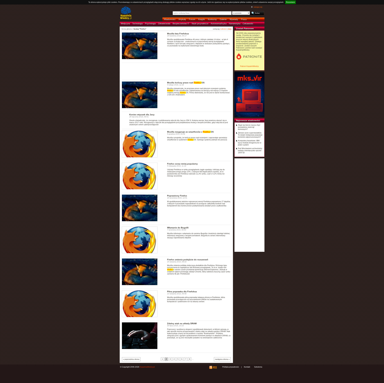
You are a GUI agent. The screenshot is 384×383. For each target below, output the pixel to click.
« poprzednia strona (131, 359)
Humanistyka (234, 23)
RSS (214, 367)
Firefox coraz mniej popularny (182, 164)
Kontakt (247, 367)
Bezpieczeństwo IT (181, 23)
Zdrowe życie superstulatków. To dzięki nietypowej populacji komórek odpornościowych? (250, 135)
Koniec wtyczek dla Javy (141, 114)
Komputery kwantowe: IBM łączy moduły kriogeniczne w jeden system (249, 143)
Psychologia (150, 23)
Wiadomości (170, 19)
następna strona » (222, 359)
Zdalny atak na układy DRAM (182, 323)
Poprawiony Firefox (177, 195)
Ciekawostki (248, 23)
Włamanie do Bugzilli (178, 227)
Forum (192, 19)
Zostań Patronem (245, 28)
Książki (201, 19)
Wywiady (234, 19)
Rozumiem (290, 2)
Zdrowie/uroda (164, 23)
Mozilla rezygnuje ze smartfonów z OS (190, 132)
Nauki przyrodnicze (200, 23)
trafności (223, 29)
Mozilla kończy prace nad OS (185, 82)
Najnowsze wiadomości (248, 120)
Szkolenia (258, 367)
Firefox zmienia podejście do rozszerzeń (187, 259)
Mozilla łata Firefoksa (178, 33)
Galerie (223, 19)
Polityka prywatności (230, 367)
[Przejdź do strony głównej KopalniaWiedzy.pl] (126, 13)
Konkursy (212, 19)
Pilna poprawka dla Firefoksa (182, 291)
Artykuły (182, 19)
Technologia (137, 23)
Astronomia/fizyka (218, 23)
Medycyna (125, 23)
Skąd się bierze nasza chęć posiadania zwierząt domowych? (249, 127)
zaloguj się (258, 7)
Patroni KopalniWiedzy (249, 66)
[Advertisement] (176, 71)
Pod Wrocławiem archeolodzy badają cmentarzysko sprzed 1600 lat (250, 150)
